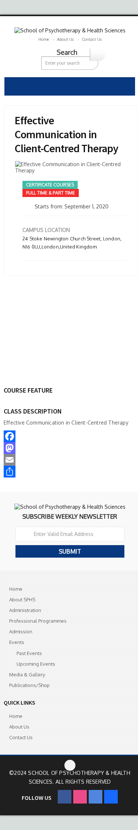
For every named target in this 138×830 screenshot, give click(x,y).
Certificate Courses (50, 184)
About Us (65, 39)
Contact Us (92, 39)
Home (43, 39)
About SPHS (22, 599)
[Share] (66, 471)
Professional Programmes (38, 621)
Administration (25, 610)
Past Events (29, 653)
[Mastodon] (66, 448)
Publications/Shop (29, 685)
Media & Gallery (27, 674)
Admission (20, 631)
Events (16, 642)
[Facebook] (66, 436)
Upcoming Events (36, 664)
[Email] (66, 460)
